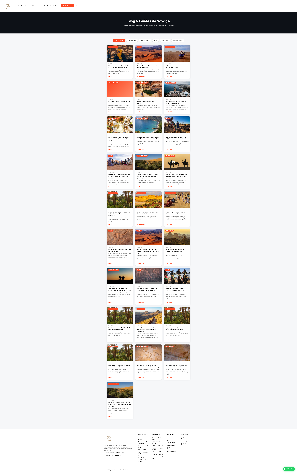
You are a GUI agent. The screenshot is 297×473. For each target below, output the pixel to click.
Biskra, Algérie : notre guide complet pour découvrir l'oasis (176, 66)
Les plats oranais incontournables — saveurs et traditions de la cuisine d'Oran (119, 138)
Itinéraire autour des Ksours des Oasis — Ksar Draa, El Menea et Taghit (119, 66)
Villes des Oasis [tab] (132, 40)
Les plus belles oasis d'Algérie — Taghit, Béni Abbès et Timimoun (119, 328)
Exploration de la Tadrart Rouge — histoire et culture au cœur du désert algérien (148, 251)
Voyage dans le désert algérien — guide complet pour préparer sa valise (119, 289)
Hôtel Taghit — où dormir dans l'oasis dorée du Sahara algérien (119, 366)
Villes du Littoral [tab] (145, 40)
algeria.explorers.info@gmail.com (114, 452)
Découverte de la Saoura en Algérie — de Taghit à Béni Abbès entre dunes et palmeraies (119, 213)
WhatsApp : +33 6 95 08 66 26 (112, 455)
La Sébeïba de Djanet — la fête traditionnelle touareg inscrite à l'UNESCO (175, 290)
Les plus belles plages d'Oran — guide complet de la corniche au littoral (148, 138)
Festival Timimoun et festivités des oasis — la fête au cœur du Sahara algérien (176, 176)
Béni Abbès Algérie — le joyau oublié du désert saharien (147, 213)
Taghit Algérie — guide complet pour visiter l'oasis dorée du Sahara (176, 328)
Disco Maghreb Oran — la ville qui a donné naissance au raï (176, 102)
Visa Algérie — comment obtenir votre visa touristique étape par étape (148, 366)
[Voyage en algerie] (8, 6)
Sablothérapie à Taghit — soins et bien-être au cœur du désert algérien (177, 213)
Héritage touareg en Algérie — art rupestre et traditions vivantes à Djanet (147, 290)
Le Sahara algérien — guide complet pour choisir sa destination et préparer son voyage (119, 404)
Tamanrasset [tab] (165, 40)
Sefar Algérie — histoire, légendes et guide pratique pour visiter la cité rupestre (119, 176)
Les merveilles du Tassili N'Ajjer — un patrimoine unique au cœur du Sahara (177, 138)
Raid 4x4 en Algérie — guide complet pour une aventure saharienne (176, 366)
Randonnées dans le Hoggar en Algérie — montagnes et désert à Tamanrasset (175, 251)
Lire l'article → (112, 76)
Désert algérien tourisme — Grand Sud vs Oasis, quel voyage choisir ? (147, 175)
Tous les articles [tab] (119, 40)
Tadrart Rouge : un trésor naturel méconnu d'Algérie (147, 66)
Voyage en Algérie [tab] (177, 40)
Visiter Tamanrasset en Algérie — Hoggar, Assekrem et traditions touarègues (147, 329)
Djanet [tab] (155, 40)
